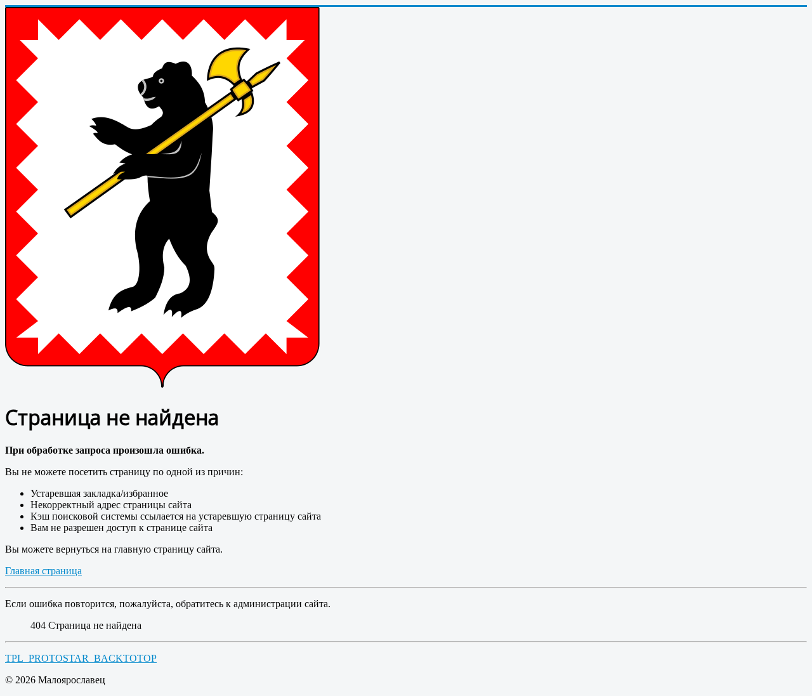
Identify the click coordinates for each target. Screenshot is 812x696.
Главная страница (43, 570)
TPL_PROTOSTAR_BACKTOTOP (81, 658)
